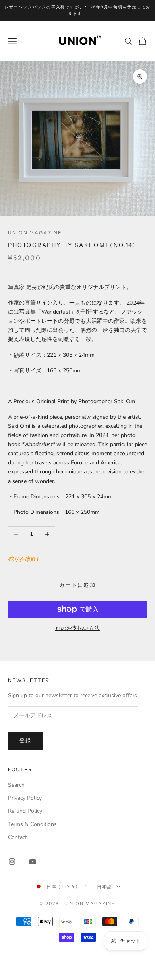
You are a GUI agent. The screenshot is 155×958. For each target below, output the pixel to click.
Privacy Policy (25, 798)
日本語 (104, 886)
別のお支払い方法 (77, 628)
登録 (25, 740)
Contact (17, 837)
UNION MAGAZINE (35, 233)
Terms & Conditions (32, 824)
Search (16, 785)
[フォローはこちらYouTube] (33, 862)
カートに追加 (77, 585)
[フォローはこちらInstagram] (12, 862)
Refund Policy (25, 811)
